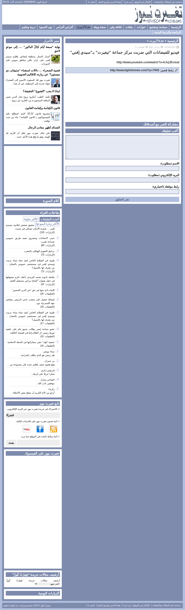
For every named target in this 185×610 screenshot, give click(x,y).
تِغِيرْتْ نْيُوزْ (45, 605)
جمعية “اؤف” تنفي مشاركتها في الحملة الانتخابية (31, 342)
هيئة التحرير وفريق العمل (109, 2)
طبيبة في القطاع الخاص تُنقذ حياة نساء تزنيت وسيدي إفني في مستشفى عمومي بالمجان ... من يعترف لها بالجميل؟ (30, 264)
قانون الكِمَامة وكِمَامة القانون (42, 107)
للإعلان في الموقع (142, 2)
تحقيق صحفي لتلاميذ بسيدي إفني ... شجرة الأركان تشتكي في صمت (30, 227)
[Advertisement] (68, 14)
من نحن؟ (128, 2)
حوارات (141, 27)
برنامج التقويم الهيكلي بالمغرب (39, 251)
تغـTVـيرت (83, 27)
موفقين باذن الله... (45, 383)
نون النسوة (45, 27)
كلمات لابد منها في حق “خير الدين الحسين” (33, 290)
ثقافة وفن (116, 27)
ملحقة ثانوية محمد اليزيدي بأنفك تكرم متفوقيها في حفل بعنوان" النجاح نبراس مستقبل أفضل (30, 279)
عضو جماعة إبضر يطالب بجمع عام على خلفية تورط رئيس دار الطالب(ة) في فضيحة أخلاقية (30, 331)
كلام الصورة (51, 201)
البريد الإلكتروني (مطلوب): (163, 175)
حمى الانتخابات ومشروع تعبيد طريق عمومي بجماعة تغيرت (30, 240)
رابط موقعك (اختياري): (165, 186)
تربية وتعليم (28, 27)
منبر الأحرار (51, 41)
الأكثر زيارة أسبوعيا (47, 223)
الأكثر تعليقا (31, 219)
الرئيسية (176, 27)
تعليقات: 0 (140, 47)
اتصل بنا (91, 2)
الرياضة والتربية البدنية (167, 32)
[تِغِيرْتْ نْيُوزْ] (158, 14)
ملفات (129, 27)
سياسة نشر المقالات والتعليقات (167, 2)
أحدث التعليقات (50, 219)
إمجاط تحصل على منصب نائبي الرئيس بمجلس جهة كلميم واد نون (30, 301)
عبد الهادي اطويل (10, 605)
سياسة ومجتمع (158, 27)
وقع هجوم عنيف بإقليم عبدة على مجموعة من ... (31, 364)
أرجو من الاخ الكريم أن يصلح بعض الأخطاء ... (32, 392)
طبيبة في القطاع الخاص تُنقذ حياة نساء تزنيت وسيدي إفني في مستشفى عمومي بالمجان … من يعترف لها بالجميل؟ (30, 316)
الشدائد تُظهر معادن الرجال (44, 127)
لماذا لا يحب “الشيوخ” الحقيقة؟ (41, 91)
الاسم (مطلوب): (169, 163)
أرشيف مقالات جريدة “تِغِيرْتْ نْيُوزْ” (33, 580)
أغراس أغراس (64, 27)
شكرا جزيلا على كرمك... (42, 374)
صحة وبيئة (100, 27)
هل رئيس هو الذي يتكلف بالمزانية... (37, 355)
